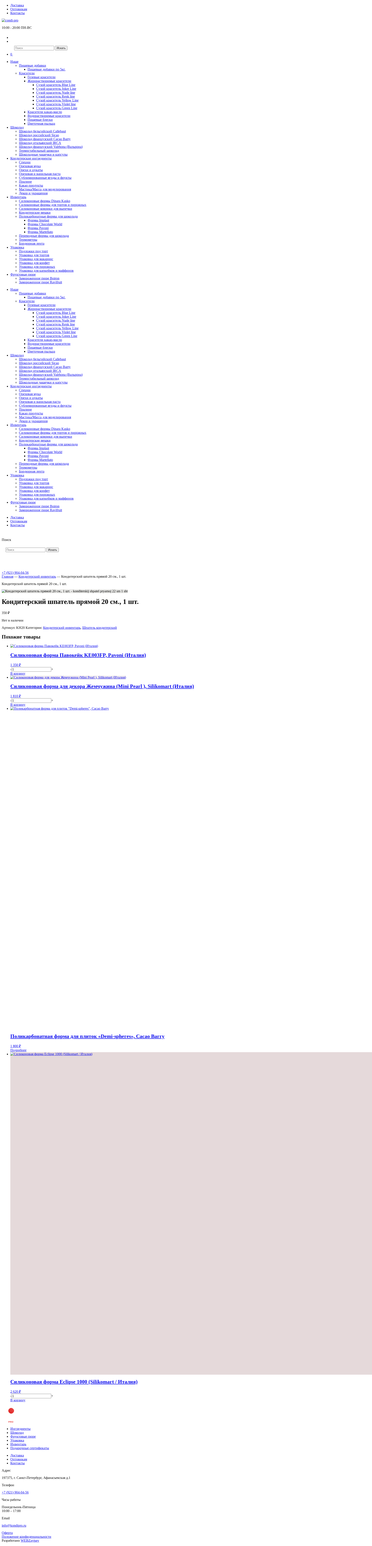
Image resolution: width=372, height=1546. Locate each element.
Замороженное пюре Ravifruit (40, 282)
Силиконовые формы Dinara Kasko (44, 201)
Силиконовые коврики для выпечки (45, 208)
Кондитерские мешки (35, 212)
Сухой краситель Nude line (55, 92)
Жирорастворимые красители (49, 81)
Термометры (28, 239)
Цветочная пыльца (41, 123)
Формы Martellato (40, 232)
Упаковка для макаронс (36, 259)
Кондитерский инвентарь (37, 576)
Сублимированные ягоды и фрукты (45, 178)
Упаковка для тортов (34, 255)
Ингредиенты (20, 1429)
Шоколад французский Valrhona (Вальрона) (51, 147)
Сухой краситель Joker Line (56, 89)
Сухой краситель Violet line (56, 104)
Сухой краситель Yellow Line (57, 100)
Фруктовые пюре (23, 274)
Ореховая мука (30, 166)
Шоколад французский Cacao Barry (45, 139)
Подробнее (18, 1050)
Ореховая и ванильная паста (39, 174)
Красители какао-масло (45, 112)
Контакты (17, 13)
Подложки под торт (33, 251)
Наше (14, 61)
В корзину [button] (17, 673)
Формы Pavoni (38, 228)
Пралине (25, 181)
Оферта (7, 1533)
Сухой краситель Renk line (55, 96)
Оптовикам (18, 9)
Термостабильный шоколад (39, 150)
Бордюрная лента (31, 243)
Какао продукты (31, 185)
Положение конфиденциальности (26, 1536)
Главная (7, 576)
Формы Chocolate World (45, 224)
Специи (25, 162)
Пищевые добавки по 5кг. (46, 69)
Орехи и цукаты (31, 170)
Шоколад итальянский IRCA (40, 143)
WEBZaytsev (30, 1540)
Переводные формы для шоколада (44, 236)
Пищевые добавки (32, 65)
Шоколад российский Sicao (39, 135)
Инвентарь (18, 197)
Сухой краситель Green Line (56, 108)
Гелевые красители (42, 77)
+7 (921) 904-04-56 (15, 572)
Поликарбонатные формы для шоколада (48, 216)
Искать (61, 48)
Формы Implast (38, 220)
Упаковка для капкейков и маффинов (46, 270)
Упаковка (17, 247)
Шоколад (17, 127)
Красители (27, 73)
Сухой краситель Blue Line (55, 85)
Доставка (17, 5)
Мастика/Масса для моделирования (45, 189)
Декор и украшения (33, 193)
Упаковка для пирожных (37, 267)
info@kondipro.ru (14, 1525)
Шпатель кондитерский (99, 627)
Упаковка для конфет (34, 263)
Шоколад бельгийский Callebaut (42, 131)
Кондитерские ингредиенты (31, 158)
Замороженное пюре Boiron (39, 278)
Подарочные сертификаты (29, 1448)
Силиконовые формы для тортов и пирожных (52, 205)
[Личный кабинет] (13, 37)
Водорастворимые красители (49, 116)
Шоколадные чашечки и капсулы (43, 154)
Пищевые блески (40, 119)
